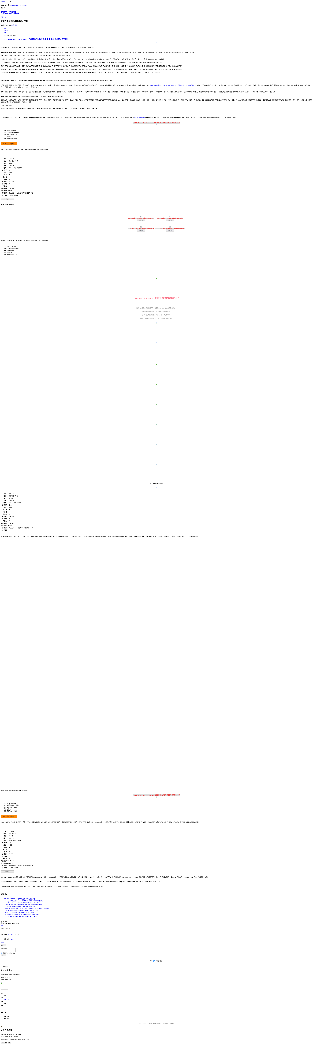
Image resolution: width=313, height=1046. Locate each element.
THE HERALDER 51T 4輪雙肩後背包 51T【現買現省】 (20, 899)
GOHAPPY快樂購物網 (177, 85)
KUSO (12, 939)
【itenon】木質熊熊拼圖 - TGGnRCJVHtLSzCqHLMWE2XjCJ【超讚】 (24, 901)
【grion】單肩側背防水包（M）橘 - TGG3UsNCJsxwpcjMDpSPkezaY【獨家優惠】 (27, 908)
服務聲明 (172, 1023)
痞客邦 (10, 934)
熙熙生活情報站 (10, 12)
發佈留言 (3, 955)
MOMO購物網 (166, 85)
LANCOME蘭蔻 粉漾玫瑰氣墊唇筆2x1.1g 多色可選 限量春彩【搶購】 (24, 904)
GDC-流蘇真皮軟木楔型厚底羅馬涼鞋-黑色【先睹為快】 (20, 906)
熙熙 (2, 925)
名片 (5, 32)
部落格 (6, 30)
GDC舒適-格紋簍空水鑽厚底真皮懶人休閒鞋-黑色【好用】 (21, 916)
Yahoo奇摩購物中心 (154, 85)
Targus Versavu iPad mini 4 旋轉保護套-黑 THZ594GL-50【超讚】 (22, 903)
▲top (2, 942)
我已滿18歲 (4, 1042)
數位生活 (14, 25)
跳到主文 (3, 17)
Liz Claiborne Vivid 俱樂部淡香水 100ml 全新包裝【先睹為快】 (21, 914)
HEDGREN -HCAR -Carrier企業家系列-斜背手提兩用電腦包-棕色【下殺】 (36, 39)
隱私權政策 (165, 1023)
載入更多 (3, 945)
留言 (13, 934)
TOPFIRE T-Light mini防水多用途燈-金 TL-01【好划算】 (20, 912)
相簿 (5, 28)
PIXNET (144, 1023)
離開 (9, 1042)
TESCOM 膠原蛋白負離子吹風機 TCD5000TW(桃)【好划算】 (21, 910)
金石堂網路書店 (190, 85)
